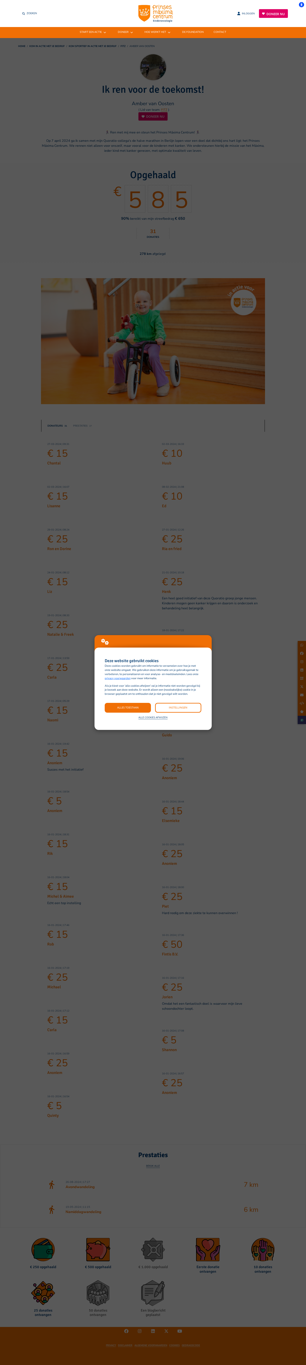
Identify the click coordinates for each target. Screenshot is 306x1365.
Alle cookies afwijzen (153, 717)
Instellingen (178, 707)
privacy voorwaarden (118, 678)
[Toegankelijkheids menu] (301, 4)
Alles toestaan (128, 707)
